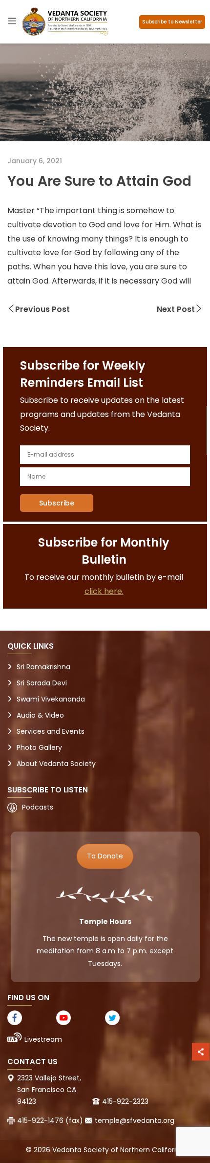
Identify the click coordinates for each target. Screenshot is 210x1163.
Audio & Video (40, 715)
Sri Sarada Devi (42, 683)
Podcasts (37, 807)
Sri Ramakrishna (43, 667)
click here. (104, 591)
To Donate (105, 856)
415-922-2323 (125, 1101)
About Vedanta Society (56, 763)
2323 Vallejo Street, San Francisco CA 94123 (49, 1089)
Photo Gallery (39, 747)
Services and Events (50, 731)
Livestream (43, 1039)
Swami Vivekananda (51, 699)
